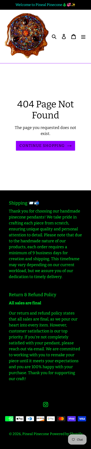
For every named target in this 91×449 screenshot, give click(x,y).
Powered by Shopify (66, 434)
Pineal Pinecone (35, 434)
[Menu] (83, 36)
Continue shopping (42, 145)
